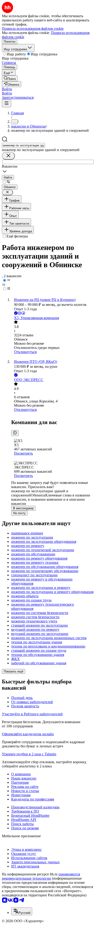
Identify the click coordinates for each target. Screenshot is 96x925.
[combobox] (23, 145)
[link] (10, 78)
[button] (7, 89)
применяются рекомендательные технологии (41, 876)
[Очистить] (8, 156)
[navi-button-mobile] (6, 103)
